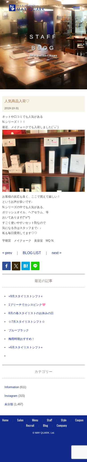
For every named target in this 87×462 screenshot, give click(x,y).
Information (11, 387)
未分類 (8, 404)
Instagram (10, 395)
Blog (45, 425)
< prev (7, 253)
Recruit (30, 425)
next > (56, 253)
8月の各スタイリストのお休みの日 (31, 313)
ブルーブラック (18, 330)
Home (5, 420)
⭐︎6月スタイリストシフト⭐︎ (25, 347)
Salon (20, 420)
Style (63, 420)
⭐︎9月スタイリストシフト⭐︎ (25, 296)
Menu (35, 420)
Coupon (79, 420)
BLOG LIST (32, 253)
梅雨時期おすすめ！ (21, 339)
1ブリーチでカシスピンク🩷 (27, 304)
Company (62, 425)
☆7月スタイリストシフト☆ (26, 321)
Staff (49, 420)
